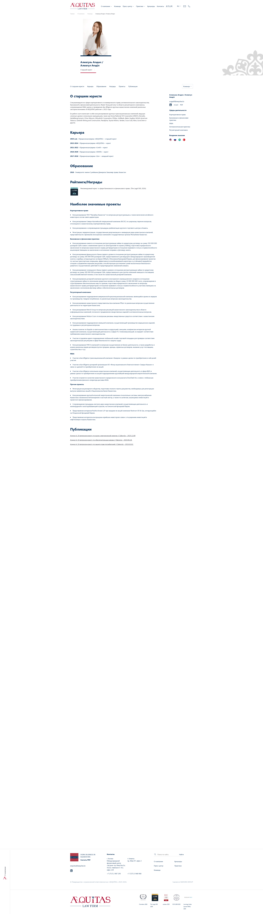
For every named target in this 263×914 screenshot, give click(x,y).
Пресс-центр (127, 6)
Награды (112, 86)
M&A (171, 123)
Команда (117, 6)
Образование (101, 86)
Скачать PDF (85, 860)
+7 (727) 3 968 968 (134, 873)
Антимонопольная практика (179, 127)
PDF (181, 105)
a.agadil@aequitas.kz (176, 101)
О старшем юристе (77, 86)
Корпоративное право (177, 114)
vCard (176, 105)
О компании (105, 6)
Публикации (132, 86)
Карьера (90, 86)
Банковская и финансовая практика (178, 119)
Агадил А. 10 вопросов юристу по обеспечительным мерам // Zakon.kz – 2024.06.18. (101, 440)
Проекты (122, 86)
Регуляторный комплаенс (178, 130)
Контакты (160, 6)
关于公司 (169, 6)
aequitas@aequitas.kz (77, 866)
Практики (139, 6)
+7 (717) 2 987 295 (114, 873)
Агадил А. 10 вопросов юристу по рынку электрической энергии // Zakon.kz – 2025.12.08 (102, 436)
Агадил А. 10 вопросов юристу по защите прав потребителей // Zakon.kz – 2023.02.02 (102, 444)
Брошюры (151, 6)
